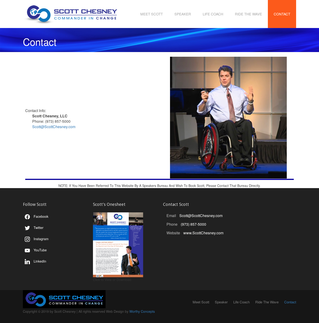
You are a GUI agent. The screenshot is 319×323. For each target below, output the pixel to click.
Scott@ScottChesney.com (53, 126)
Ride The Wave (248, 13)
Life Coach (213, 13)
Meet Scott (151, 13)
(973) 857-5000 (193, 224)
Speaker (182, 13)
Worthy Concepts (142, 311)
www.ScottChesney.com (203, 232)
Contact (282, 13)
